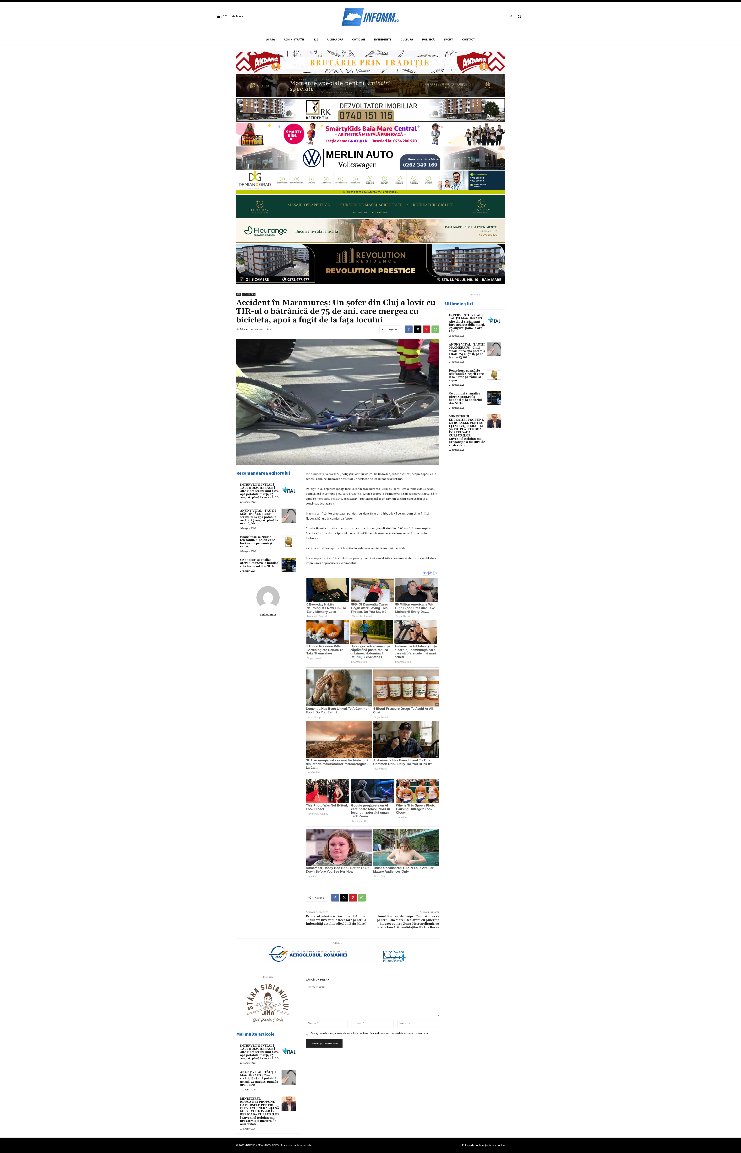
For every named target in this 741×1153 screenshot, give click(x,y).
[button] (519, 16)
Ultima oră (249, 294)
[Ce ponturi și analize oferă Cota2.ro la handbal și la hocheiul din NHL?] (289, 565)
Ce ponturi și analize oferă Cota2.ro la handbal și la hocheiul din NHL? (259, 563)
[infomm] (268, 597)
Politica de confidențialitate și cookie (483, 1145)
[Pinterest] (426, 329)
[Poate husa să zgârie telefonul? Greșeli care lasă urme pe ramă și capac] (289, 542)
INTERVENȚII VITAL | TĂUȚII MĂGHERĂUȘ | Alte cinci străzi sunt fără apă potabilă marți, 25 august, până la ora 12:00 (259, 491)
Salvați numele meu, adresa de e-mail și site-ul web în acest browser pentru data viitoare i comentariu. (369, 1033)
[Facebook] (511, 16)
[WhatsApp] (435, 329)
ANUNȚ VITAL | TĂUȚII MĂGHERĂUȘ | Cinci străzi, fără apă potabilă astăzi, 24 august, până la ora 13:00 (259, 517)
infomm (244, 329)
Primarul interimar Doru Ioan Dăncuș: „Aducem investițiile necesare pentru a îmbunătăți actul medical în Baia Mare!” (336, 920)
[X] (417, 329)
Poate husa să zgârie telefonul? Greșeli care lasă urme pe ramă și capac (257, 541)
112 (238, 294)
